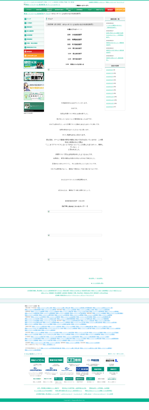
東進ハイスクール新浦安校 (49, 338)
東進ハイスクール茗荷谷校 (102, 309)
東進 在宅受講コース (49, 344)
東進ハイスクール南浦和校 (93, 334)
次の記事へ (100, 278)
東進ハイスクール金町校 (52, 311)
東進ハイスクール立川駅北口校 (33, 322)
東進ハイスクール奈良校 (92, 342)
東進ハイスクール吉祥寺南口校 (71, 320)
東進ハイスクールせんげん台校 (47, 334)
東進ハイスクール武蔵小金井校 (61, 324)
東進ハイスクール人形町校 (49, 309)
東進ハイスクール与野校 (108, 334)
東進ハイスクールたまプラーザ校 (54, 328)
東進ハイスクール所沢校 (78, 334)
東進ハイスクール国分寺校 (102, 320)
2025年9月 (109, 106)
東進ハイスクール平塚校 (99, 328)
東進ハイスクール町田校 (31, 324)
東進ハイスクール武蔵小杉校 (33, 330)
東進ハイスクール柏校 (103, 336)
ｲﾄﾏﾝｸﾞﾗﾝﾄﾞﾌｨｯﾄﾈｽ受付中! (35, 375)
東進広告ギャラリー (29, 110)
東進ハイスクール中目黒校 (32, 320)
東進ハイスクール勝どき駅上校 (61, 307)
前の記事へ (92, 278)
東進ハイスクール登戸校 (84, 328)
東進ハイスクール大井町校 (38, 317)
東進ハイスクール (111, 2)
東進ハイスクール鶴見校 (70, 328)
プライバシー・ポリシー (79, 295)
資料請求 (96, 293)
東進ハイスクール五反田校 (68, 317)
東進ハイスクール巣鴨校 (77, 315)
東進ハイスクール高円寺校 (46, 315)
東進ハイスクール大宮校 (52, 332)
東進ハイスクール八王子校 (78, 322)
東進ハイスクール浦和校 (37, 332)
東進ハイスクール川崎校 (68, 326)
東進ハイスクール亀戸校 (66, 311)
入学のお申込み (104, 293)
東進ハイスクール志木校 (31, 334)
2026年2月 (109, 90)
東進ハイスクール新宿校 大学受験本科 (81, 307)
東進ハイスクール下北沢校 (32, 318)
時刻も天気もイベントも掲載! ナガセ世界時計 (98, 390)
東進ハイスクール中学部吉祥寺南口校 (51, 348)
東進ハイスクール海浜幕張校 (88, 336)
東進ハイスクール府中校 (109, 322)
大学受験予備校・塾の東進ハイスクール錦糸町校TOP (42, 290)
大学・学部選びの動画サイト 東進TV (48, 388)
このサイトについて (66, 394)
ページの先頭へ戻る (97, 283)
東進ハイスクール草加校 (63, 334)
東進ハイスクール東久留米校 (94, 322)
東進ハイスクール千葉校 (79, 338)
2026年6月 (109, 76)
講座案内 (51, 293)
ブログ (47, 14)
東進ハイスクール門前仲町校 (78, 313)
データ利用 (110, 394)
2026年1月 (109, 93)
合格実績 (64, 293)
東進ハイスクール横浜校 (48, 330)
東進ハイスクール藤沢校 (113, 328)
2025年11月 (110, 100)
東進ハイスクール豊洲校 (111, 311)
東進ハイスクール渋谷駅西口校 (101, 317)
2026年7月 (109, 73)
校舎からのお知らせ (75, 290)
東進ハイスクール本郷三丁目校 (85, 309)
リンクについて (78, 394)
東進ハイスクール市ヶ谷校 (45, 307)
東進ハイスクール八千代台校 (76, 340)
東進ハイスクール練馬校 (105, 315)
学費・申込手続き (78, 293)
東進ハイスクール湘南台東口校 (84, 326)
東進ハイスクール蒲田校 (53, 317)
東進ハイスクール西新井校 (32, 313)
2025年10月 (110, 103)
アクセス (59, 290)
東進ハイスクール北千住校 (81, 311)
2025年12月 (110, 96)
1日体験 (57, 295)
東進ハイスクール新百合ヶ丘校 (102, 326)
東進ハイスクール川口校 (81, 332)
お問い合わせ (87, 394)
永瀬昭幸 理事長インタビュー (97, 2)
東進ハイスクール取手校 (53, 342)
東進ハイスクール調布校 (63, 322)
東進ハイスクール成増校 (91, 315)
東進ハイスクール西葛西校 (47, 313)
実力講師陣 (58, 293)
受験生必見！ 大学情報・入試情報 (99, 388)
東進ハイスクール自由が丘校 (48, 318)
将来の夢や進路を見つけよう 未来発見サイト (68, 390)
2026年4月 (109, 83)
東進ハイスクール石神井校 (62, 315)
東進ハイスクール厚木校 (54, 326)
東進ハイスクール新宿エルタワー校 (102, 307)
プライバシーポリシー (99, 394)
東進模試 (70, 293)
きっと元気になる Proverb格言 (43, 390)
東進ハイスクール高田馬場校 (33, 309)
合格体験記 (105, 290)
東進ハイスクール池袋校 (99, 313)
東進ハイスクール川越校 (96, 332)
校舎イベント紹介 (96, 290)
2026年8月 (109, 70)
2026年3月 (109, 86)
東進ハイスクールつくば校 (38, 342)
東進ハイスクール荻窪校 (31, 315)
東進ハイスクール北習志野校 (33, 338)
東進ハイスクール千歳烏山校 (84, 318)
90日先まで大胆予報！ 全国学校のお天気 (74, 388)
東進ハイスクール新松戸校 (64, 338)
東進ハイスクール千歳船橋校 (101, 318)
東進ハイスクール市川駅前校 (54, 336)
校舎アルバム (117, 290)
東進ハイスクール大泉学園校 (115, 313)
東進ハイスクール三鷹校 (46, 324)
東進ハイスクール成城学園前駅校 (66, 318)
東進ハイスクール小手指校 (111, 332)
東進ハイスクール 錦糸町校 (34, 14)
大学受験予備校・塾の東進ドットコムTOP (47, 394)
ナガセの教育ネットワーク (33, 354)
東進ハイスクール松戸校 (46, 340)
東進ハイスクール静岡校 (73, 342)
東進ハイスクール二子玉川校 (48, 320)
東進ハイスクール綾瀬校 (37, 311)
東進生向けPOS (88, 293)
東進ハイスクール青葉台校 (39, 326)
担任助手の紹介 (86, 290)
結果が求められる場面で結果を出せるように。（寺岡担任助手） (114, 35)
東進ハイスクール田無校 (49, 322)
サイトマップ (120, 2)
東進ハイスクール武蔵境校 (78, 324)
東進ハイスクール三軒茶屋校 (84, 317)
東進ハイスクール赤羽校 (69, 309)
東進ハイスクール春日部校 (66, 332)
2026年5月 (109, 80)
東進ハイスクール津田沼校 (94, 338)
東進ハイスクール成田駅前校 (110, 338)
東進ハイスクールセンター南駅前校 (34, 328)
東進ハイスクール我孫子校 (38, 336)
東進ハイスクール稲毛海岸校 (71, 336)
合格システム (44, 293)
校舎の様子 (66, 290)
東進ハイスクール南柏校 (60, 340)
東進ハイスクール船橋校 (31, 340)
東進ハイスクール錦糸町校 (97, 311)
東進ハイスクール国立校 (87, 320)
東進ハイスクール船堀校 (62, 313)
